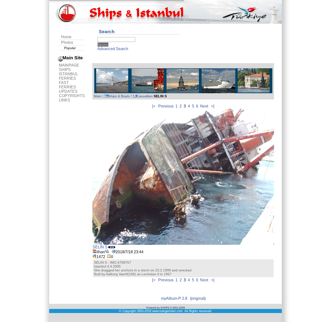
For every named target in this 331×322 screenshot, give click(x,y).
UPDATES (68, 91)
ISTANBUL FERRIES (68, 76)
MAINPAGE (69, 65)
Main (97, 96)
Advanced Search (112, 49)
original (197, 298)
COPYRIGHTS (72, 96)
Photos (67, 42)
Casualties (145, 96)
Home (66, 37)
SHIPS (65, 70)
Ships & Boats (119, 96)
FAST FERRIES (67, 85)
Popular (70, 48)
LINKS (64, 100)
